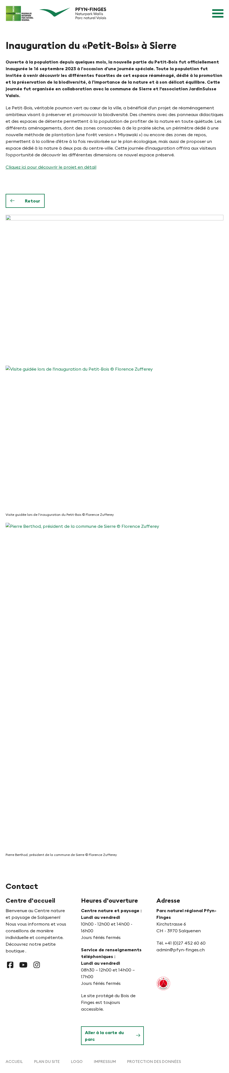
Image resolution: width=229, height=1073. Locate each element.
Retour (32, 201)
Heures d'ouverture (109, 900)
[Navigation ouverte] (217, 13)
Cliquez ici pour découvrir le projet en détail (51, 167)
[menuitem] (14, 1061)
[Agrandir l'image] (114, 287)
